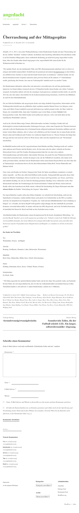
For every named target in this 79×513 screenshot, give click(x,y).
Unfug (38, 295)
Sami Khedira (7, 305)
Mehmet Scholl (20, 302)
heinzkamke (6, 24)
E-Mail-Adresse (10, 389)
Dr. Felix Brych (69, 295)
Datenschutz (33, 24)
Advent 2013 (16, 295)
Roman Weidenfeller (67, 302)
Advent (23, 24)
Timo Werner (42, 305)
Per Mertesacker (47, 302)
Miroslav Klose (37, 302)
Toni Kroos (50, 305)
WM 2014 (69, 305)
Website (7, 396)
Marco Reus (46, 300)
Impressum (6, 482)
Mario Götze (62, 300)
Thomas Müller (33, 305)
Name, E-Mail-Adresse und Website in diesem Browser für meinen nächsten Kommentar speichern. (38, 402)
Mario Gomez (54, 300)
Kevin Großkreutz (68, 297)
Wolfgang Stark (7, 307)
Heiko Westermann (16, 297)
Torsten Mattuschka (60, 305)
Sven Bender (24, 305)
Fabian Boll (6, 297)
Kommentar (9, 352)
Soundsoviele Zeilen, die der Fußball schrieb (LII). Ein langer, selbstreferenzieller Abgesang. (59, 322)
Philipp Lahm (56, 302)
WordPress (67, 504)
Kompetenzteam (59, 72)
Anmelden (61, 486)
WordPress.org (62, 495)
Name (7, 382)
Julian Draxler (47, 297)
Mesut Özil (29, 302)
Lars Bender (15, 300)
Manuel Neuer (24, 300)
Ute (4, 441)
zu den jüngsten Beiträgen (10, 485)
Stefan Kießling (16, 305)
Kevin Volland (7, 300)
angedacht (13, 14)
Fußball (23, 295)
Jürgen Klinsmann (57, 297)
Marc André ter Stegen (35, 300)
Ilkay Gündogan (27, 297)
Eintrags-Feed (62, 489)
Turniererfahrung (31, 295)
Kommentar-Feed (63, 492)
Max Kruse (12, 302)
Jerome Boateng (37, 297)
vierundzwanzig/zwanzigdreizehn (19, 319)
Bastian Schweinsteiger (57, 295)
